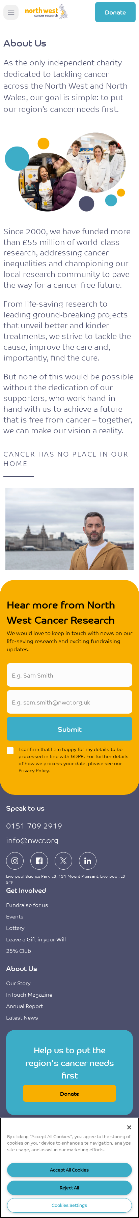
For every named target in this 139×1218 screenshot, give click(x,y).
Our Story (18, 983)
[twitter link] (63, 861)
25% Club (18, 950)
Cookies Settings (69, 1205)
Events (15, 916)
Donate (115, 11)
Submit (70, 729)
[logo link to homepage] (46, 12)
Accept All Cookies (69, 1170)
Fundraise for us (27, 904)
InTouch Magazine (29, 994)
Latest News (22, 1017)
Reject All (69, 1187)
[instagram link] (15, 861)
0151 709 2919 (34, 825)
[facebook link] (39, 861)
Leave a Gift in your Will (36, 939)
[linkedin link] (87, 861)
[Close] (129, 1127)
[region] (69, 1168)
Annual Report (24, 1005)
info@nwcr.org (32, 839)
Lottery (15, 927)
